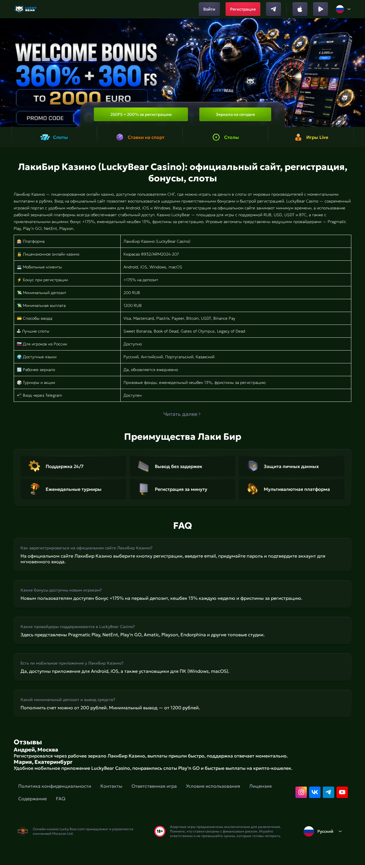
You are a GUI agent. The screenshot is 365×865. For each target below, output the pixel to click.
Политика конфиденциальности (54, 786)
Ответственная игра (154, 786)
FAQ (60, 798)
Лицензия (260, 786)
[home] (25, 9)
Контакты (111, 786)
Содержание (32, 798)
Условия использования (213, 786)
